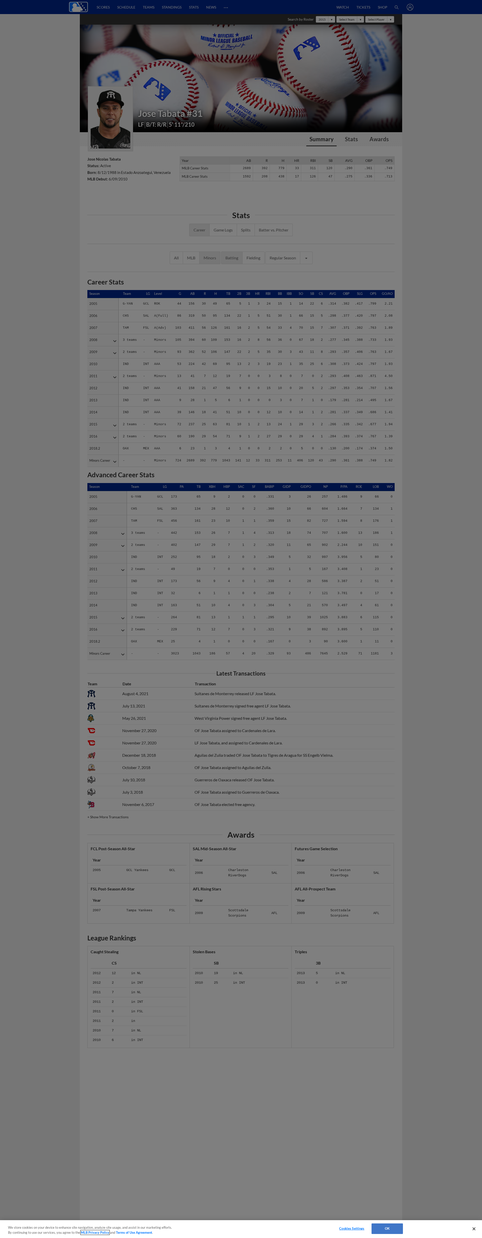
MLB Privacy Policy (95, 1232)
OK (387, 1228)
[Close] (473, 1228)
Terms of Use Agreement (134, 1232)
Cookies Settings (351, 1228)
